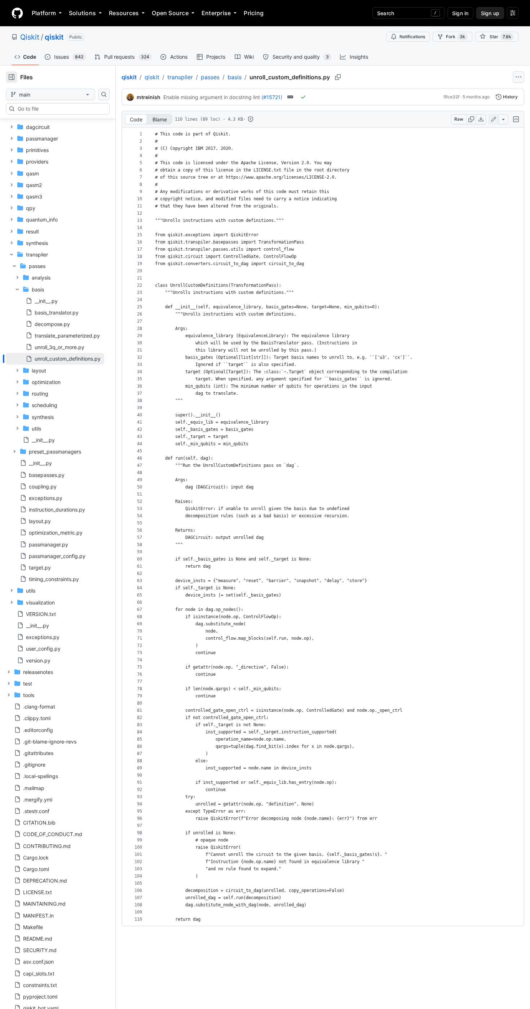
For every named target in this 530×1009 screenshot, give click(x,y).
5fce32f (451, 96)
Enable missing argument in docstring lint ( (213, 97)
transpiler (180, 77)
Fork (455, 36)
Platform (44, 13)
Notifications (412, 36)
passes (210, 77)
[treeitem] (55, 359)
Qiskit (29, 37)
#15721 (272, 97)
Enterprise (216, 13)
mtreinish (148, 97)
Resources (124, 13)
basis (235, 77)
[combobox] (60, 108)
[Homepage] (17, 13)
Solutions (82, 13)
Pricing (254, 13)
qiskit (54, 37)
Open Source (170, 13)
